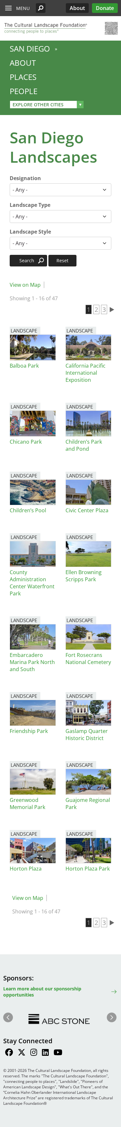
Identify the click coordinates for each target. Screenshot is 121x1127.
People (23, 91)
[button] (40, 8)
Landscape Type (30, 204)
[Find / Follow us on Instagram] (33, 1053)
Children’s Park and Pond (84, 445)
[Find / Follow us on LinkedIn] (45, 1053)
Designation (25, 178)
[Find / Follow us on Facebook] (9, 1053)
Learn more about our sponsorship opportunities (42, 992)
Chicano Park (26, 441)
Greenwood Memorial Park (27, 803)
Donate (105, 8)
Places (23, 77)
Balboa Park (24, 365)
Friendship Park (29, 731)
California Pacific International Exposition (86, 372)
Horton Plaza (26, 868)
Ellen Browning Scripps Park (84, 576)
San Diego (30, 48)
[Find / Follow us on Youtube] (58, 1053)
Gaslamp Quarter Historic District (87, 734)
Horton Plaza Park (88, 868)
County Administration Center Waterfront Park (32, 583)
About (77, 8)
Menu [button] (23, 8)
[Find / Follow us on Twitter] (21, 1053)
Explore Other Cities (38, 104)
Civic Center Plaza (87, 510)
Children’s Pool (28, 510)
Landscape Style (30, 231)
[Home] (45, 28)
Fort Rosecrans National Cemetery (88, 658)
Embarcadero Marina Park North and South (32, 662)
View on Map (25, 284)
